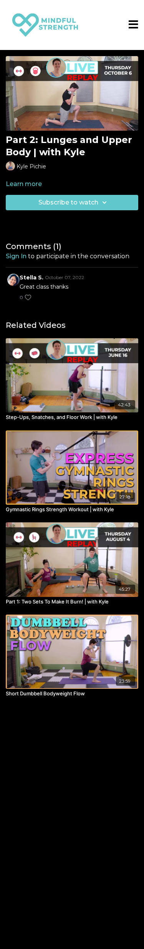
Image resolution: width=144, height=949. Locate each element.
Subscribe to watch (68, 202)
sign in (16, 256)
